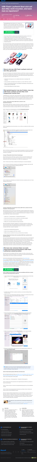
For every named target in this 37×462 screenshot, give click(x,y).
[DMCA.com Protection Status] (34, 457)
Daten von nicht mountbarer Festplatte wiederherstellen (26, 429)
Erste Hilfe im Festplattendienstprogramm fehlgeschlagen (26, 432)
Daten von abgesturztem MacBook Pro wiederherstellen (7, 441)
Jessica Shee (29, 15)
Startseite (3, 3)
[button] (11, 32)
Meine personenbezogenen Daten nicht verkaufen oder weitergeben (23, 457)
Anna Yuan (17, 15)
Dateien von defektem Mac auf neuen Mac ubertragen (7, 444)
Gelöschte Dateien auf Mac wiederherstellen (6, 432)
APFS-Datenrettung (22, 443)
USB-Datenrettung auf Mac (23, 434)
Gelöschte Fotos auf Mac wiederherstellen (6, 435)
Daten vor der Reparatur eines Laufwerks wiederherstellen (26, 441)
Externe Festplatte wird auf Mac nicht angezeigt (25, 431)
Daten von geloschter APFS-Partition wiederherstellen (26, 444)
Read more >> (26, 403)
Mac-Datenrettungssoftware (4, 429)
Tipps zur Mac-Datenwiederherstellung (12, 3)
